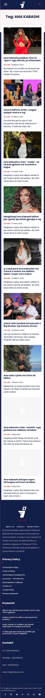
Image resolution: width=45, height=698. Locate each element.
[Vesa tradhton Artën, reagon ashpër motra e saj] (22, 92)
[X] (28, 694)
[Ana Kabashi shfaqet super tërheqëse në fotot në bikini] (22, 462)
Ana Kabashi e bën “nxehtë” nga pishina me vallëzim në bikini (22, 429)
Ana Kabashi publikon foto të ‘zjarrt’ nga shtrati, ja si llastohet (22, 59)
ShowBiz (7, 65)
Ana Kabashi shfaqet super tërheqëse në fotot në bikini (19, 481)
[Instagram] (11, 694)
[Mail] (17, 694)
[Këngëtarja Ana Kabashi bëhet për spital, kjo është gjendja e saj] (22, 199)
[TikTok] (22, 694)
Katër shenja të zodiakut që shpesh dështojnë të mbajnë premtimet (18, 625)
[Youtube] (39, 694)
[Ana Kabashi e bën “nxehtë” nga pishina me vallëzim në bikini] (22, 410)
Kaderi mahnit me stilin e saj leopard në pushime (19, 618)
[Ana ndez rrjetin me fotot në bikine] (22, 358)
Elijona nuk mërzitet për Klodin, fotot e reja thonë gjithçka (21, 611)
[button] (40, 5)
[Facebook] (5, 694)
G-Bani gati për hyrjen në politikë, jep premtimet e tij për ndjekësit (18, 632)
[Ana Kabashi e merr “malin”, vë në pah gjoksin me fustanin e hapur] (22, 144)
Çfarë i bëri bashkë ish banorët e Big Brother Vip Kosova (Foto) (22, 324)
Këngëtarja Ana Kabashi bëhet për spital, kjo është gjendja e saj (22, 218)
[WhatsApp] (34, 694)
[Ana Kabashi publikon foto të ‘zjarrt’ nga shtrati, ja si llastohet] (22, 40)
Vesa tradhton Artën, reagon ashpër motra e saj (20, 111)
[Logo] (22, 4)
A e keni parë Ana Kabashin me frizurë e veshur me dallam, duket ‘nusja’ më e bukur (21, 271)
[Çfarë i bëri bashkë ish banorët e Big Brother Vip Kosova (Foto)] (22, 306)
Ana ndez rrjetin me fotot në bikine (20, 377)
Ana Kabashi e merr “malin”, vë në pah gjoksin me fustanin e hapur (21, 164)
